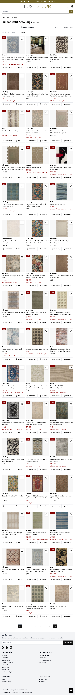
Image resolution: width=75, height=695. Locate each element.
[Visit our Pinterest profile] (3, 647)
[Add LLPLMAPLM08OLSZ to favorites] (46, 39)
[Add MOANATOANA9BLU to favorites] (22, 39)
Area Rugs (14, 18)
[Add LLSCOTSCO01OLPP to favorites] (22, 149)
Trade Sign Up (43, 679)
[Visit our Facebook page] (6, 647)
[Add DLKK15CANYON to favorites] (71, 331)
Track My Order (6, 682)
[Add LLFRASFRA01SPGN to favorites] (46, 588)
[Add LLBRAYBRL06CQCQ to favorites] (22, 76)
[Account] (68, 6)
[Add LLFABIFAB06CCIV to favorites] (71, 441)
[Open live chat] (71, 690)
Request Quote (43, 658)
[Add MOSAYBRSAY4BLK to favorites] (46, 331)
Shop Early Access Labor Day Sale (37, 1)
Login (3, 679)
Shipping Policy (43, 662)
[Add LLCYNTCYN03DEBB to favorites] (46, 112)
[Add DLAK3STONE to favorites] (22, 112)
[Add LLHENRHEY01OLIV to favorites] (46, 294)
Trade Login (42, 682)
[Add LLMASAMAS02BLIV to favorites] (22, 441)
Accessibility (5, 665)
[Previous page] (20, 626)
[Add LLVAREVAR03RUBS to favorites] (71, 478)
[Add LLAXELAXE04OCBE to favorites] (22, 257)
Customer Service (44, 655)
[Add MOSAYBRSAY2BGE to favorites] (46, 149)
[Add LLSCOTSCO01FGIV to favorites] (71, 112)
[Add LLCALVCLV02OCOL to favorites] (22, 186)
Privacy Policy (5, 667)
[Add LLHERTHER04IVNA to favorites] (71, 588)
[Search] (71, 11)
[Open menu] (3, 6)
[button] (71, 6)
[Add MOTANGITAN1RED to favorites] (46, 478)
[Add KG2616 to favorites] (71, 551)
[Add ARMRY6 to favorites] (71, 514)
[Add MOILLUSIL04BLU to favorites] (22, 331)
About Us (4, 655)
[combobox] (35, 11)
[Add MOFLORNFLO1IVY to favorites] (71, 294)
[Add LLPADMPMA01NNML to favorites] (46, 186)
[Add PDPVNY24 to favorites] (22, 223)
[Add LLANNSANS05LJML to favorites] (71, 404)
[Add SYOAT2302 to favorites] (46, 367)
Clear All (22, 32)
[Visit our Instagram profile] (11, 647)
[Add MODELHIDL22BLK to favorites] (71, 149)
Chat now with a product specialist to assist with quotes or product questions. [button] (57, 685)
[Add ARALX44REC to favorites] (22, 404)
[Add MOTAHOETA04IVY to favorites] (46, 441)
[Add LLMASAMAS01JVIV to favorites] (71, 39)
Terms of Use (5, 669)
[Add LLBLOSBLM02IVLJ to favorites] (46, 257)
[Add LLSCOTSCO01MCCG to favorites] (71, 257)
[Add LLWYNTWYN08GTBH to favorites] (22, 551)
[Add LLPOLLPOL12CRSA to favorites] (22, 514)
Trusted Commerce (7, 662)
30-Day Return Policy (45, 660)
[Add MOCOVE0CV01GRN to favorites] (46, 514)
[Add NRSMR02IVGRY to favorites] (22, 588)
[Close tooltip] (72, 684)
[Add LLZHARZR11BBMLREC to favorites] (22, 478)
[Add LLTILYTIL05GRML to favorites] (46, 223)
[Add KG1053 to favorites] (71, 186)
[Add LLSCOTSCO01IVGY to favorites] (71, 223)
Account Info (5, 684)
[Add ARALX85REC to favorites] (22, 367)
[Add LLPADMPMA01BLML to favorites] (46, 76)
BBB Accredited (6, 660)
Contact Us (5, 658)
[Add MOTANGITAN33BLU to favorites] (46, 551)
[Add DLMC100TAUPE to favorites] (71, 367)
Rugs (8, 18)
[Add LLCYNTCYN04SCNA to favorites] (46, 404)
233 (48, 626)
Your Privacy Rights (7, 672)
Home (3, 18)
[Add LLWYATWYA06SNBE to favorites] (22, 294)
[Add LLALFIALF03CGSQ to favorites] (71, 76)
